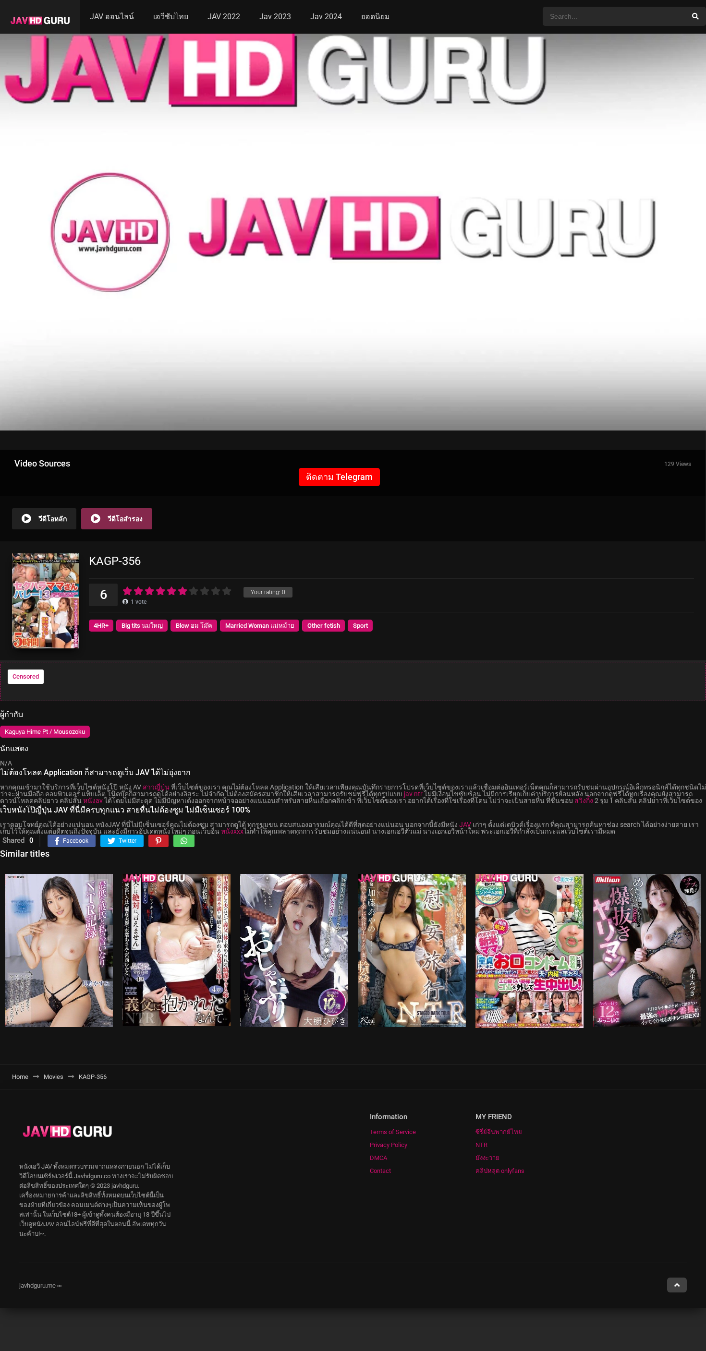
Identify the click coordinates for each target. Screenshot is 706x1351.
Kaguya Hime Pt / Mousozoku (45, 731)
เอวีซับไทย (170, 16)
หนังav (93, 800)
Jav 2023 (275, 16)
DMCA (378, 1157)
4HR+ (101, 625)
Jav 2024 (326, 16)
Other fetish (323, 625)
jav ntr (413, 794)
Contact (380, 1170)
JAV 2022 (223, 16)
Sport (360, 625)
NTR (481, 1144)
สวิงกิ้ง (583, 800)
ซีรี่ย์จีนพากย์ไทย (498, 1132)
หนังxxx (232, 831)
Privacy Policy (388, 1144)
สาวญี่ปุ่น (156, 787)
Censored (25, 676)
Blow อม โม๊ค (194, 625)
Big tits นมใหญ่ (142, 625)
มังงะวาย (487, 1157)
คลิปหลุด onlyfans (499, 1170)
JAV (465, 824)
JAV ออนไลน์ (112, 16)
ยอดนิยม (375, 16)
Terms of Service (393, 1132)
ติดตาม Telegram (339, 477)
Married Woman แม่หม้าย (259, 625)
